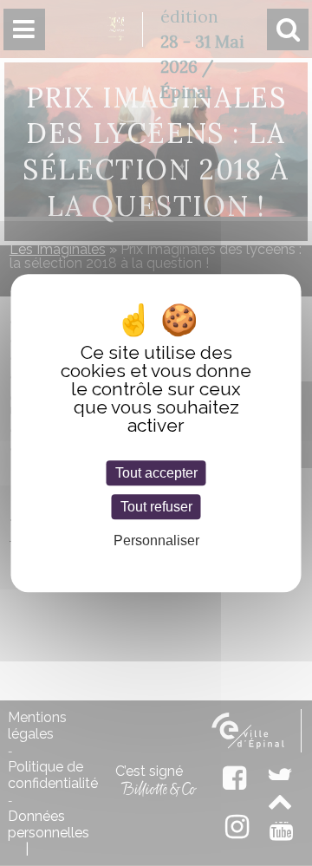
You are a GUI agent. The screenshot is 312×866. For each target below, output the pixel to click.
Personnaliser (156, 540)
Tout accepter (156, 473)
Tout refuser (156, 506)
